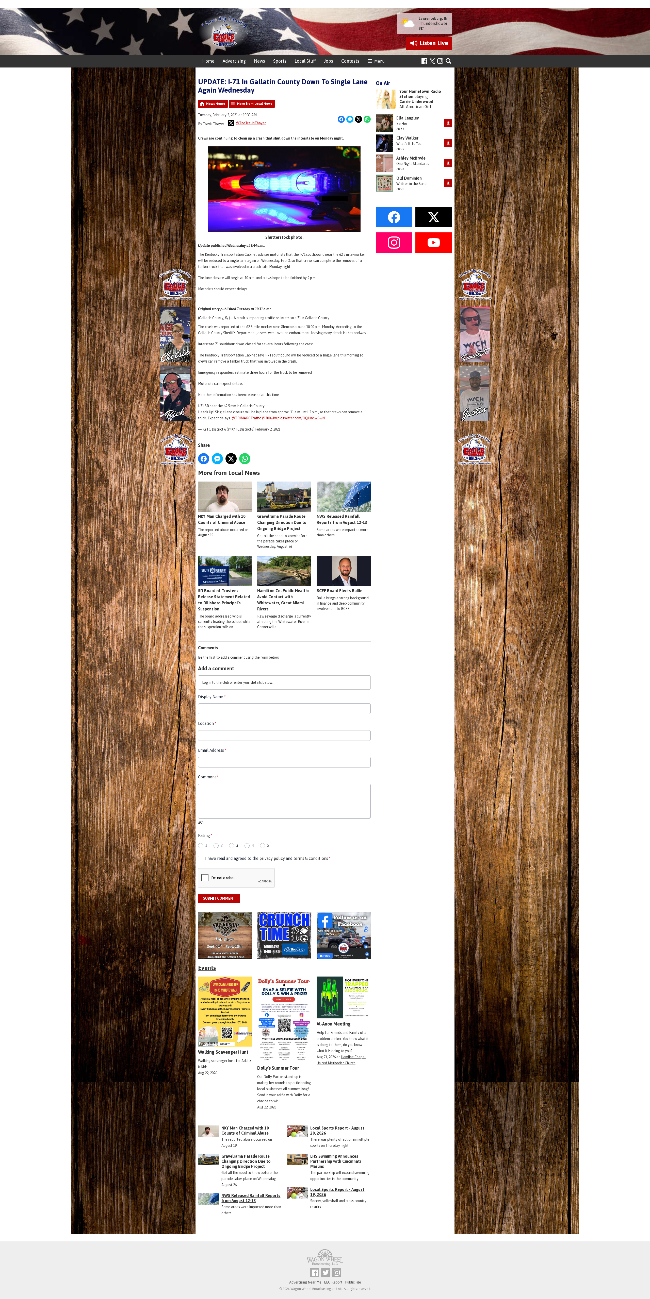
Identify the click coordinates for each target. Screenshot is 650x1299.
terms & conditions (311, 858)
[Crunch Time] (284, 935)
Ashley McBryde (411, 158)
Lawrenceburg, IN (433, 18)
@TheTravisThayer (251, 123)
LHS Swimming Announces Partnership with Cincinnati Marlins (335, 1161)
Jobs (328, 61)
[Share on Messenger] (349, 119)
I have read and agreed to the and (267, 858)
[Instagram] (440, 61)
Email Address (212, 750)
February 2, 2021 (267, 429)
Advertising (234, 61)
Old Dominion (409, 178)
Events (207, 967)
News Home (215, 104)
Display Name (211, 696)
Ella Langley (407, 118)
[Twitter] (325, 1272)
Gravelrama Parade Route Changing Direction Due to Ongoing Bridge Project (281, 522)
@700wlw (269, 418)
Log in (206, 682)
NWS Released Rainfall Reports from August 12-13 (342, 519)
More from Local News (254, 104)
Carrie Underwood (416, 101)
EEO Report (333, 1282)
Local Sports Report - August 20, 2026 (337, 1130)
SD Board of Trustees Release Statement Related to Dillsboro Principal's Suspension (224, 599)
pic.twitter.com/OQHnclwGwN (301, 418)
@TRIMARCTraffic (246, 418)
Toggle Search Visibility (449, 61)
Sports (279, 61)
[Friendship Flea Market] (225, 935)
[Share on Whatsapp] (367, 119)
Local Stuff (305, 61)
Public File (353, 1282)
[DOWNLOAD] (448, 123)
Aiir (340, 1289)
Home (208, 61)
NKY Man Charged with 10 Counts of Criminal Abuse (222, 519)
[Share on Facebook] (341, 119)
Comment (208, 777)
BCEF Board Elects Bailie (339, 590)
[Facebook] (424, 61)
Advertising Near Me (305, 1282)
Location (207, 723)
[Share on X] (358, 119)
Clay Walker (407, 138)
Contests (350, 61)
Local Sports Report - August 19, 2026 (337, 1192)
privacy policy (272, 858)
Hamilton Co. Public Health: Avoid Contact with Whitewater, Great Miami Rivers (283, 599)
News (259, 61)
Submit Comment (219, 898)
